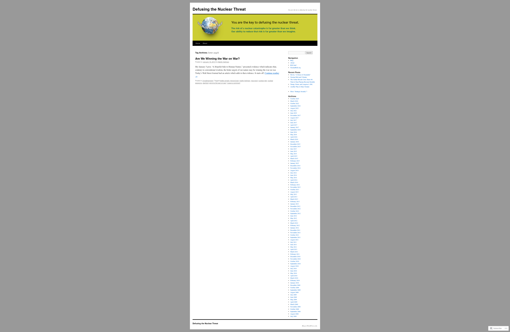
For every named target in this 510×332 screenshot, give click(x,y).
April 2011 (293, 249)
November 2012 (295, 209)
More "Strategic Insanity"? (298, 91)
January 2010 (294, 283)
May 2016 (293, 134)
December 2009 (295, 285)
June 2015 (293, 151)
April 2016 (293, 137)
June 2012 (293, 216)
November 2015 (295, 146)
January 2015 (294, 163)
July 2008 (293, 316)
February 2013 (295, 201)
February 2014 (295, 185)
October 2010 (294, 261)
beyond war (234, 80)
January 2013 (294, 204)
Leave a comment (233, 83)
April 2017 (293, 125)
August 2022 (294, 108)
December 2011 (295, 230)
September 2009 (295, 290)
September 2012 (295, 213)
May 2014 (293, 177)
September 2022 (295, 106)
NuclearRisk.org (295, 67)
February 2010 (295, 280)
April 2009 (293, 302)
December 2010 (295, 256)
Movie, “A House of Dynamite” (300, 75)
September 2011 (295, 237)
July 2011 (293, 242)
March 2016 (294, 139)
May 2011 (293, 247)
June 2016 (293, 132)
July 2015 (293, 149)
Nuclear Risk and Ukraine (298, 77)
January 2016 (294, 142)
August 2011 (294, 240)
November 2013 (295, 187)
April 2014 (293, 180)
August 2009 (294, 292)
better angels (225, 80)
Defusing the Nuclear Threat (219, 9)
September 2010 (295, 264)
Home (198, 43)
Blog (291, 60)
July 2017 (293, 120)
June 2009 (293, 297)
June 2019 (293, 113)
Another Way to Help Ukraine (299, 87)
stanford (206, 83)
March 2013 (294, 199)
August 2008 (294, 314)
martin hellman (244, 80)
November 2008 (295, 307)
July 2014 (293, 173)
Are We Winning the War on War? (217, 58)
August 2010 (294, 266)
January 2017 (294, 127)
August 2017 (294, 118)
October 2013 (294, 189)
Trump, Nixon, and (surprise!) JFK (301, 84)
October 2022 (294, 103)
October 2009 (294, 287)
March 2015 (294, 158)
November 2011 (295, 232)
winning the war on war (217, 83)
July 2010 (293, 268)
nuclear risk (262, 80)
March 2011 (294, 252)
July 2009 (293, 295)
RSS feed (293, 65)
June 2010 (293, 271)
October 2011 (294, 235)
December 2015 (295, 144)
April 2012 (293, 220)
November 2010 (295, 259)
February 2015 (295, 161)
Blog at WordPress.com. (309, 326)
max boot (254, 80)
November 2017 (295, 115)
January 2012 (294, 228)
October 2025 (294, 99)
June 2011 (293, 244)
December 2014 (295, 165)
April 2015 (293, 156)
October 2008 (294, 309)
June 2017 (293, 122)
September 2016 (295, 130)
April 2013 (293, 197)
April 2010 (293, 275)
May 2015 (293, 154)
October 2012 (294, 211)
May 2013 (293, 194)
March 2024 (294, 101)
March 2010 (294, 278)
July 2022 (293, 110)
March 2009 (294, 304)
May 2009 (293, 299)
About (205, 43)
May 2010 (293, 273)
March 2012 (294, 223)
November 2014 (295, 168)
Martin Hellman (223, 62)
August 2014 (294, 170)
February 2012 (295, 225)
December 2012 (295, 206)
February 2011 (295, 254)
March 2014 (294, 182)
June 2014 (293, 175)
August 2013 (294, 192)
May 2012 (293, 218)
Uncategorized (207, 80)
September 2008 (295, 311)
